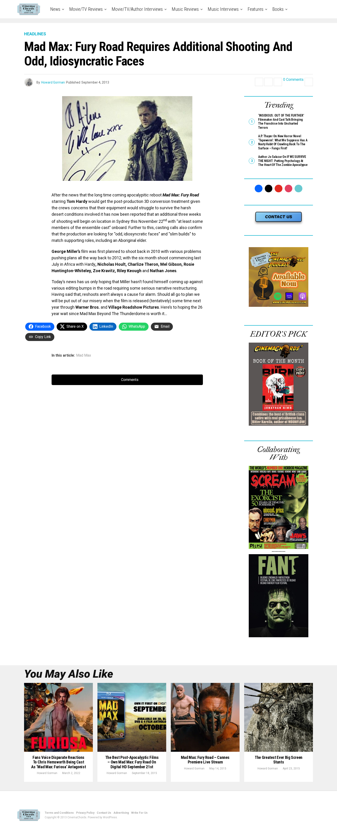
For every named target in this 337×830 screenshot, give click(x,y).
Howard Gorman (53, 82)
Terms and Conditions (59, 812)
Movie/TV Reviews (86, 9)
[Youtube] (278, 189)
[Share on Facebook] (259, 82)
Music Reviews (185, 9)
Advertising (121, 812)
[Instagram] (289, 189)
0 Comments (293, 80)
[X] (269, 189)
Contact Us (104, 812)
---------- (278, 551)
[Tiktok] (298, 189)
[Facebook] (259, 189)
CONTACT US (278, 217)
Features (255, 9)
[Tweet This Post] (268, 82)
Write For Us (139, 812)
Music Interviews (223, 9)
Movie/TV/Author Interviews (137, 9)
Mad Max (83, 355)
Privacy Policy (85, 812)
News (55, 9)
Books (278, 9)
